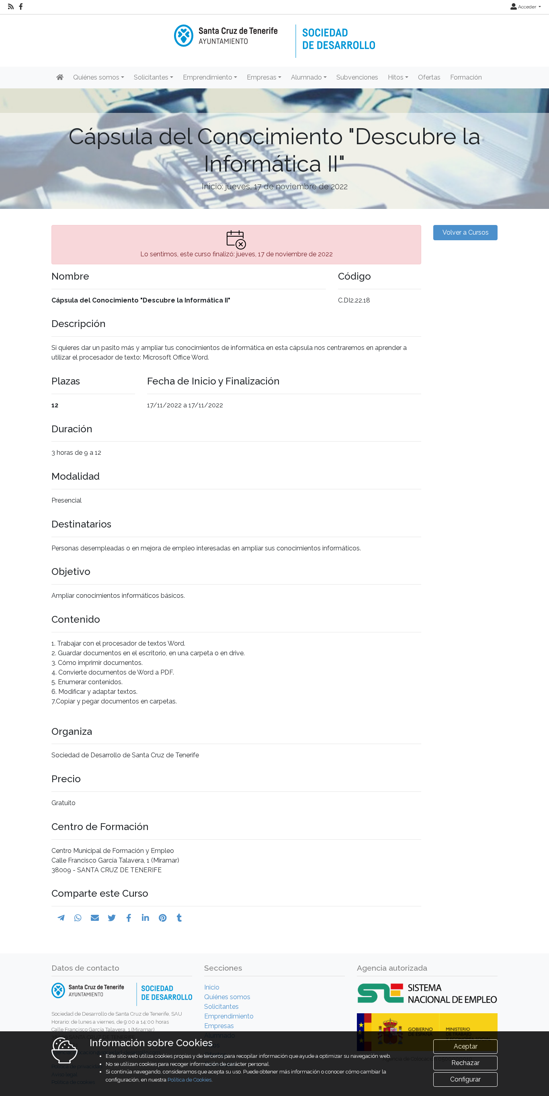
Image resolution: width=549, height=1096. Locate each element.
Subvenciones (357, 77)
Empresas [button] (262, 77)
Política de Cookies (189, 1080)
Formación (466, 77)
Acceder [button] (527, 7)
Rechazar (465, 1063)
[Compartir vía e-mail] (95, 918)
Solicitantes (221, 1006)
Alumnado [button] (306, 77)
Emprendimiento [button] (207, 77)
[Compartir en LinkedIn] (145, 918)
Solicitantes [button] (151, 77)
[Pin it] (162, 918)
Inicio (211, 987)
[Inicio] (274, 35)
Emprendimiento (229, 1016)
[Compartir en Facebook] (128, 918)
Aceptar (465, 1046)
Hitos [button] (396, 77)
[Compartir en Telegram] (61, 918)
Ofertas (429, 77)
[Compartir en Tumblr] (179, 918)
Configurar (465, 1079)
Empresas (219, 1026)
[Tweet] (112, 918)
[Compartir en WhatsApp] (78, 918)
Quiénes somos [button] (96, 77)
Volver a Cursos (465, 232)
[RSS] (11, 7)
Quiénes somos (227, 997)
